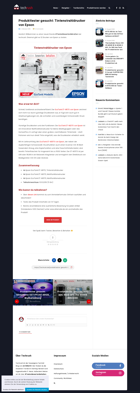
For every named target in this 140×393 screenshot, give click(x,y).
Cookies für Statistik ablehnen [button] (13, 389)
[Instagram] (120, 8)
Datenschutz (59, 369)
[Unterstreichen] (32, 325)
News (55, 8)
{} (51, 324)
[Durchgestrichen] (35, 325)
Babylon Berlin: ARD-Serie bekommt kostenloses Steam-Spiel (110, 158)
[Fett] (27, 325)
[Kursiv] (30, 325)
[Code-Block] (46, 325)
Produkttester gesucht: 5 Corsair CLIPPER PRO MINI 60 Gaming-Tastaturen (114, 73)
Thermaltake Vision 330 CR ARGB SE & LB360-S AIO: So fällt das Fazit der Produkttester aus (114, 46)
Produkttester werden (96, 8)
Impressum (58, 364)
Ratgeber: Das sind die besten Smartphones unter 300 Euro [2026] (110, 147)
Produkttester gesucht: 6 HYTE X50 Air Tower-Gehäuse (114, 86)
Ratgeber (65, 8)
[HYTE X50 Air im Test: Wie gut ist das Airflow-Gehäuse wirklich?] (99, 31)
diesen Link (32, 194)
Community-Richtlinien (63, 378)
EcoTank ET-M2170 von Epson (71, 125)
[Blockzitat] (43, 325)
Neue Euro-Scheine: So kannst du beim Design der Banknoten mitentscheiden (111, 137)
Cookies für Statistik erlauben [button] (37, 389)
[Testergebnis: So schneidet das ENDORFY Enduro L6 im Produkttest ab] (99, 56)
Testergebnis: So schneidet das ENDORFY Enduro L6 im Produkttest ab (114, 60)
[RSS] (123, 8)
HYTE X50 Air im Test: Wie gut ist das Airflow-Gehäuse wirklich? (114, 34)
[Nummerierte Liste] (38, 325)
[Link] (48, 325)
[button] (37, 384)
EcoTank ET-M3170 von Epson (52, 142)
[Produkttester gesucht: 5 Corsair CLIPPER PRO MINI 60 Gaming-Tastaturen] (99, 70)
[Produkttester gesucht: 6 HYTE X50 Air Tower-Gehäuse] (99, 83)
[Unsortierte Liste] (40, 325)
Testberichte (78, 8)
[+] (54, 324)
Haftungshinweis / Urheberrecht (66, 373)
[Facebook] (116, 8)
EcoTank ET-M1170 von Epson (67, 109)
